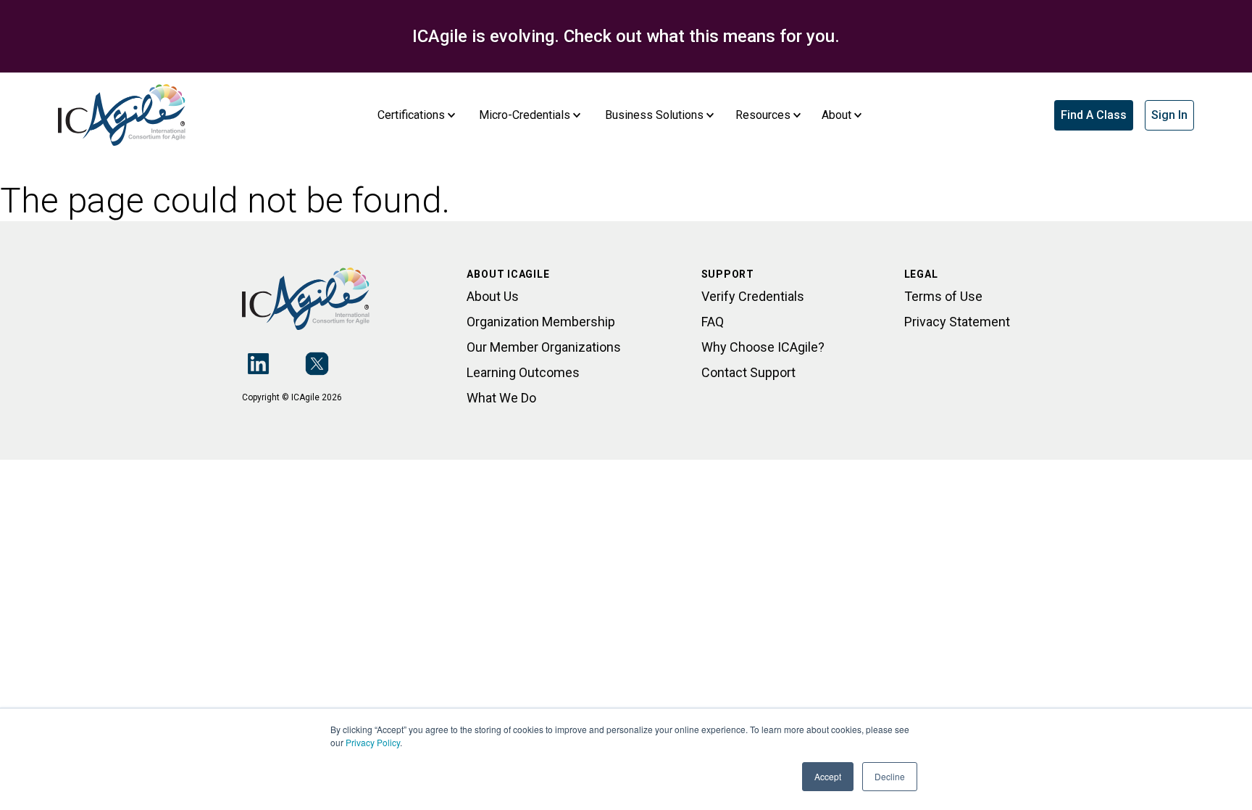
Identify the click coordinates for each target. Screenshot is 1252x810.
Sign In (1169, 115)
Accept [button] (827, 776)
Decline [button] (890, 776)
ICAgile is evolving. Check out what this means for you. (626, 36)
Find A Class (1094, 115)
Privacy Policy (373, 742)
